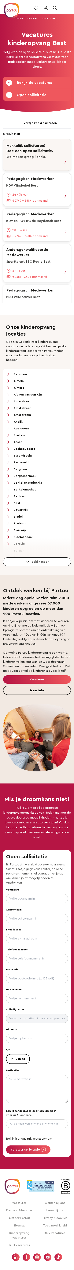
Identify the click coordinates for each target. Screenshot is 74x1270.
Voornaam (12, 889)
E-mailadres (13, 929)
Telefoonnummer (17, 949)
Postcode (12, 969)
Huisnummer (14, 989)
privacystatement (39, 1138)
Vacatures (32, 18)
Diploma (11, 1029)
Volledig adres (15, 1009)
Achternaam (14, 909)
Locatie (45, 18)
